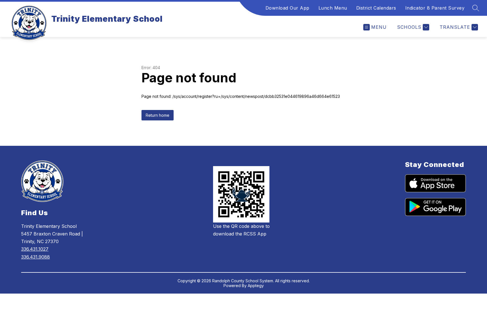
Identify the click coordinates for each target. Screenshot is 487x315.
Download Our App (287, 8)
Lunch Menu (332, 8)
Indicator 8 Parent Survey (435, 8)
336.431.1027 (34, 249)
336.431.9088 (35, 257)
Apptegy (256, 285)
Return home (157, 115)
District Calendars (376, 8)
